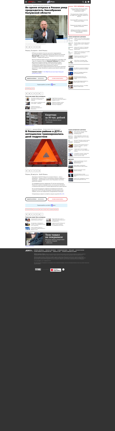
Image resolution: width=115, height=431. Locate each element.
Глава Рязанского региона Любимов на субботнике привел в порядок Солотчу (59, 99)
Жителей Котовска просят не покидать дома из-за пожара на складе (80, 77)
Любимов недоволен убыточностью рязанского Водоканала (36, 107)
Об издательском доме (62, 250)
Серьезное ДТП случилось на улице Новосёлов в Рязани (79, 20)
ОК (63, 194)
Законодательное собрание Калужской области (35, 43)
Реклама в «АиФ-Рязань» (51, 250)
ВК (60, 194)
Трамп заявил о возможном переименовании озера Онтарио (80, 166)
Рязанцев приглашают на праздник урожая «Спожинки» (79, 26)
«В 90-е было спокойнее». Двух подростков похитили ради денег (81, 61)
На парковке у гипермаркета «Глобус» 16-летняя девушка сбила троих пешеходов (38, 224)
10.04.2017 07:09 (28, 5)
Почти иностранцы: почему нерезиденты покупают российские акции (81, 175)
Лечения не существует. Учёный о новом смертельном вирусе (81, 57)
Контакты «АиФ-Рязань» (39, 250)
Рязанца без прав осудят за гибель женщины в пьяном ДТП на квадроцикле (58, 220)
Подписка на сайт (56, 251)
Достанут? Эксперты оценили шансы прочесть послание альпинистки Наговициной (82, 141)
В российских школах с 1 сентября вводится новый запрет (81, 86)
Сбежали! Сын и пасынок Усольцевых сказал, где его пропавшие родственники (82, 52)
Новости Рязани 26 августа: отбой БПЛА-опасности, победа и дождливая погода (79, 10)
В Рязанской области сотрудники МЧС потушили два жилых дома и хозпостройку (79, 31)
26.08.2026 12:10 (28, 129)
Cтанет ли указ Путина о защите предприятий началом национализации (80, 162)
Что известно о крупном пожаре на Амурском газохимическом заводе (81, 68)
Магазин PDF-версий (80, 250)
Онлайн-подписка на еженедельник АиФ (42, 251)
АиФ (26, 167)
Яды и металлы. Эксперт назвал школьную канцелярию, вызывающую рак (80, 132)
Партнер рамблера (45, 269)
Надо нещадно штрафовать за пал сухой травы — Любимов (38, 103)
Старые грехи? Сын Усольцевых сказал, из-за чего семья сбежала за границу (81, 150)
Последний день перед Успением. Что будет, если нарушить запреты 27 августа (79, 15)
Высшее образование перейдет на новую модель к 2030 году (81, 82)
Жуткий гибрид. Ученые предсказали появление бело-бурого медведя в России (82, 44)
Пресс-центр (71, 250)
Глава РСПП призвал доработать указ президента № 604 (80, 73)
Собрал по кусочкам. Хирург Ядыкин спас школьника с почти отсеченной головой (82, 39)
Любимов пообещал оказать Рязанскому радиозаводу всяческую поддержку (58, 103)
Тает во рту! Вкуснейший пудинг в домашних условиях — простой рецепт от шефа (81, 145)
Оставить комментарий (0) (57, 78)
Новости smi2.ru (29, 125)
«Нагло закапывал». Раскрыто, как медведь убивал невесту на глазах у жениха (81, 137)
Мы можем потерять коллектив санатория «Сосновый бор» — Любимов (37, 99)
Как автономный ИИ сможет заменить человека (79, 170)
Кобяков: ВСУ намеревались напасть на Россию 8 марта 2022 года (81, 179)
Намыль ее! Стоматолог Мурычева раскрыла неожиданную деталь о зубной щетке (81, 48)
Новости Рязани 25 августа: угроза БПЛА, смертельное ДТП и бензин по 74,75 (38, 228)
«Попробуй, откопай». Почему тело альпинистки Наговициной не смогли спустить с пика (81, 154)
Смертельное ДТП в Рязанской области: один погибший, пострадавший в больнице (58, 224)
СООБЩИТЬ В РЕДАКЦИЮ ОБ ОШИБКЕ (69, 251)
